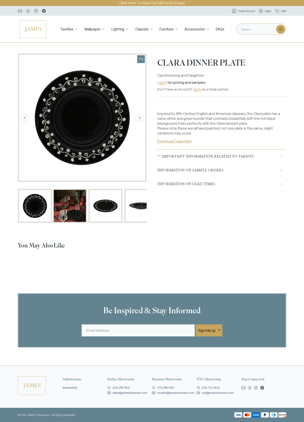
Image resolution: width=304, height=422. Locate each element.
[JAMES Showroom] (33, 29)
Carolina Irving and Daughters (180, 75)
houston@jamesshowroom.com (176, 392)
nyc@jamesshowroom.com (218, 392)
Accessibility (70, 387)
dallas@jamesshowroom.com (130, 392)
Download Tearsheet (174, 141)
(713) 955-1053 (165, 387)
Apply (197, 89)
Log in (162, 82)
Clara (220, 123)
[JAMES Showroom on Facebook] (28, 11)
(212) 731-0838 (211, 387)
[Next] (139, 117)
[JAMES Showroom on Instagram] (36, 11)
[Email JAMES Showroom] (20, 11)
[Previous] (24, 117)
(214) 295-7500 (121, 387)
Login (268, 11)
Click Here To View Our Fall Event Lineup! (152, 3)
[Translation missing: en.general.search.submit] (280, 29)
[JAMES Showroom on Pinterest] (44, 11)
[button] (69, 29)
